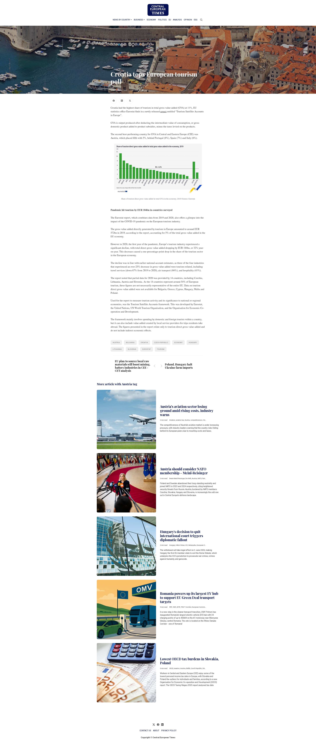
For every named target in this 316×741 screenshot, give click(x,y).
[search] (201, 20)
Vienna (205, 420)
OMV (174, 607)
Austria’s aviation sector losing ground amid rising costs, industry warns (186, 410)
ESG (195, 20)
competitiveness (196, 420)
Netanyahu (192, 545)
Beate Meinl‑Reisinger (177, 478)
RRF (170, 607)
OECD (171, 668)
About (156, 730)
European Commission (205, 545)
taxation (177, 668)
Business (138, 20)
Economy (151, 20)
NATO (200, 478)
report (163, 111)
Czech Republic (161, 342)
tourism (160, 349)
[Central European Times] (158, 10)
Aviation (172, 420)
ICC (186, 545)
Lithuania (117, 349)
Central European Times (119, 90)
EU (170, 20)
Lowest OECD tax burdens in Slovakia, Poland (189, 661)
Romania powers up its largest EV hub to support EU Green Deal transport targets (189, 597)
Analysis (177, 20)
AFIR (178, 607)
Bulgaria (130, 342)
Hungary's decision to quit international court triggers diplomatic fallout (181, 535)
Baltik (188, 668)
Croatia (144, 342)
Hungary (193, 342)
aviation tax (180, 420)
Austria (116, 342)
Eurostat (146, 349)
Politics (162, 20)
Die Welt (188, 478)
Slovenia (132, 349)
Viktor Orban (180, 545)
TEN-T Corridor (186, 607)
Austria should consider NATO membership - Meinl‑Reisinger (184, 471)
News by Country (121, 20)
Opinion (188, 20)
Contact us (145, 730)
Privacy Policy (168, 730)
